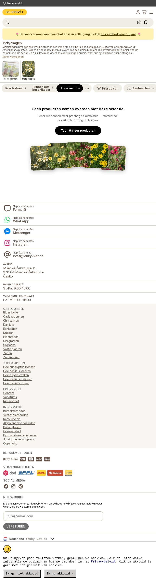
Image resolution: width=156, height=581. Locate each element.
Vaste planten (12, 349)
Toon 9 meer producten (78, 130)
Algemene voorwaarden (19, 423)
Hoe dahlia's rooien (16, 383)
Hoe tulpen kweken (16, 375)
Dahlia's (8, 324)
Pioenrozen (10, 337)
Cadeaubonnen (13, 316)
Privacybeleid (103, 561)
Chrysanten (11, 320)
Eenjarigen (10, 328)
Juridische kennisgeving (19, 439)
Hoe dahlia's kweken (17, 371)
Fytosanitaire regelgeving (20, 435)
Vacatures (10, 397)
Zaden (7, 353)
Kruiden (8, 332)
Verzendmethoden (15, 415)
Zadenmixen (11, 357)
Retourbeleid (12, 419)
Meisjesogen (12, 43)
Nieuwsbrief (11, 401)
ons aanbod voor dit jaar (118, 34)
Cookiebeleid (12, 431)
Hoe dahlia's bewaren (17, 379)
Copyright (10, 443)
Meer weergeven (13, 57)
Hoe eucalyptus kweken (19, 367)
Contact (8, 393)
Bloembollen (11, 312)
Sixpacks (9, 345)
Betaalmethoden (14, 411)
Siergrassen (11, 341)
